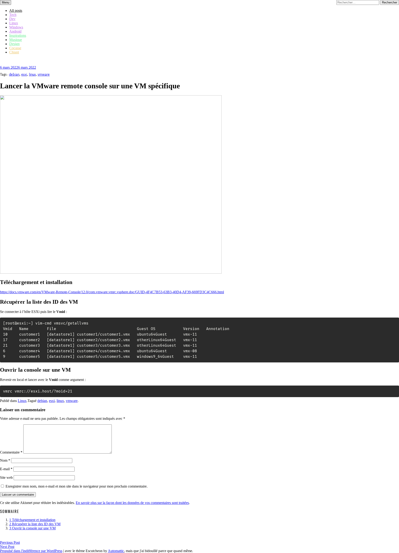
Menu (5, 2)
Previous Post (10, 542)
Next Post (7, 547)
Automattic (116, 551)
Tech (12, 15)
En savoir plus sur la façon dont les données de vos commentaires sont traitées (132, 503)
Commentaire (11, 452)
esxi (24, 74)
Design (14, 44)
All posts (15, 10)
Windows (16, 27)
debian (14, 74)
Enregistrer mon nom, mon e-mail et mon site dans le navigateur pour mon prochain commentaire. (77, 486)
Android (15, 31)
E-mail (6, 469)
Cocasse (15, 48)
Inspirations (17, 35)
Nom (5, 460)
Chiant (14, 52)
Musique (15, 40)
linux (32, 74)
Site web (6, 477)
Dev (12, 19)
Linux (13, 23)
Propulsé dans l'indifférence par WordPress (31, 551)
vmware (44, 74)
